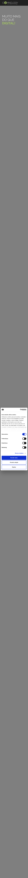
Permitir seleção (14, 462)
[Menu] (24, 3)
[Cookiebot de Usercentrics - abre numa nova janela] (20, 410)
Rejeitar (14, 467)
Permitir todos (14, 457)
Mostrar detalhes (19, 453)
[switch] (24, 439)
